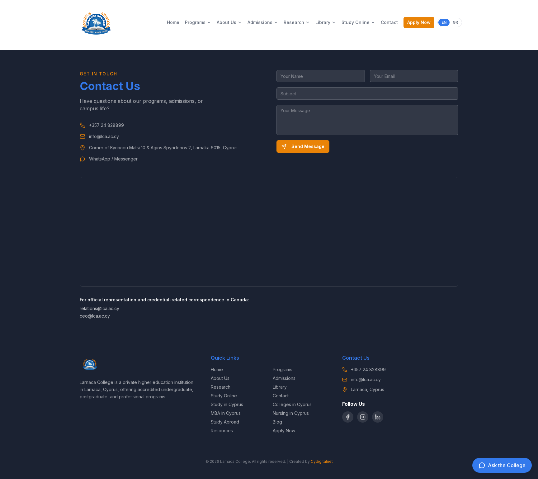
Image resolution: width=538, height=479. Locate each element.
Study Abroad (225, 421)
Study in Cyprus (227, 404)
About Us (226, 22)
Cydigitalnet (322, 461)
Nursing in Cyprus (291, 413)
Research (294, 22)
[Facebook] (347, 417)
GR (455, 22)
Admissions (260, 22)
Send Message (307, 146)
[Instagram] (362, 417)
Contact (389, 22)
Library (322, 22)
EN (443, 22)
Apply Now (419, 22)
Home (173, 22)
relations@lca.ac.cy (99, 308)
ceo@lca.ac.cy (95, 316)
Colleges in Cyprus (292, 404)
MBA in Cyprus (226, 413)
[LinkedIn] (377, 417)
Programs (195, 22)
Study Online (356, 22)
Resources (222, 430)
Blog (277, 421)
